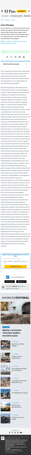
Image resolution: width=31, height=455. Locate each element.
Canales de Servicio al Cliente (21, 440)
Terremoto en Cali (16, 16)
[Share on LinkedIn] (19, 57)
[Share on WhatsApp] (15, 57)
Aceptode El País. (16, 262)
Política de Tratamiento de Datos (17, 261)
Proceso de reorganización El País (13, 449)
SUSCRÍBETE (21, 11)
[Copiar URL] (23, 57)
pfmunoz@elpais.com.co (11, 452)
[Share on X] (11, 57)
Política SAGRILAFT (10, 444)
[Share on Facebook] (7, 57)
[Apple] (21, 281)
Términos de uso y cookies (17, 442)
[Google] (9, 281)
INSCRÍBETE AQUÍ (15, 266)
